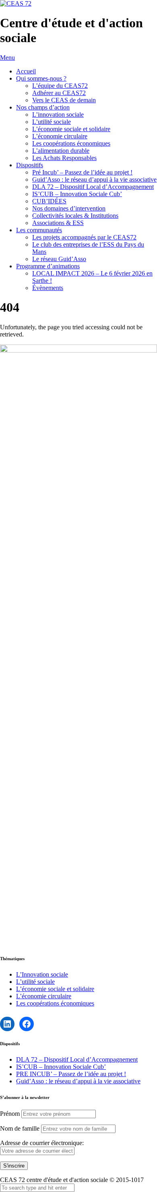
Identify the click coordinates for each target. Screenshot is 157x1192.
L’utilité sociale (51, 121)
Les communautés (39, 230)
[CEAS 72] (15, 3)
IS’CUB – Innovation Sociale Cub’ (77, 194)
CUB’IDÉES (49, 201)
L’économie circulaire (59, 136)
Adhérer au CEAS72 (59, 92)
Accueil (26, 71)
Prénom (10, 1113)
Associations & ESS (58, 222)
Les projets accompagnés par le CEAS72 (84, 237)
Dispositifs (29, 165)
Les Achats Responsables (64, 157)
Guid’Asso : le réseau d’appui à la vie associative (94, 179)
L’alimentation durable (60, 150)
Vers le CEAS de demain (64, 100)
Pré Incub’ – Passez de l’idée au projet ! (82, 172)
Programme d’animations (48, 266)
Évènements (47, 287)
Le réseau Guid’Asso (59, 258)
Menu (7, 57)
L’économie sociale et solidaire (71, 129)
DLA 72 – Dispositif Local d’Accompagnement (93, 186)
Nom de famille (19, 1128)
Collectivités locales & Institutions (75, 215)
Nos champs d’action (43, 107)
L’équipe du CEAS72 (60, 85)
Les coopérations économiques (71, 143)
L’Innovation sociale (42, 974)
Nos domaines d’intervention (68, 208)
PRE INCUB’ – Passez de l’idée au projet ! (71, 1073)
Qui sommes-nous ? (41, 78)
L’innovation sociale (58, 114)
